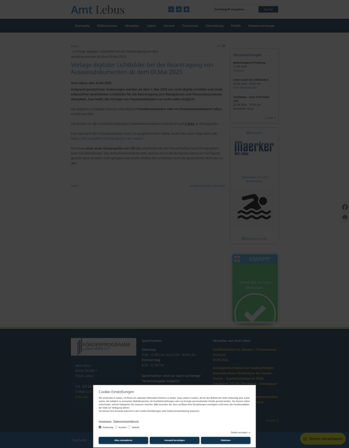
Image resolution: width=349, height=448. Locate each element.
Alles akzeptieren (123, 440)
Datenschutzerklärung (126, 421)
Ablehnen (225, 440)
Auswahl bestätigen (174, 440)
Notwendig (108, 427)
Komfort (122, 427)
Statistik (135, 427)
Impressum (105, 421)
